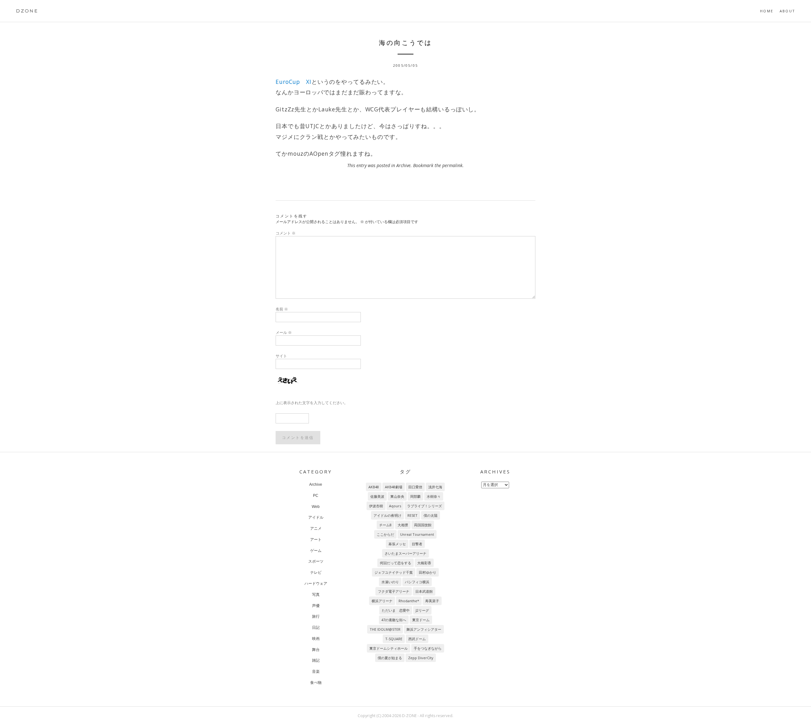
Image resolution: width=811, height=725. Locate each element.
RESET (412, 515)
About (787, 11)
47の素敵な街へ (393, 619)
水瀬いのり (390, 581)
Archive (403, 165)
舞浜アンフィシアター (423, 629)
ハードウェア (315, 583)
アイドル (315, 517)
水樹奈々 (434, 496)
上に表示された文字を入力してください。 (312, 402)
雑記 (316, 660)
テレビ (316, 572)
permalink (452, 165)
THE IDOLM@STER (385, 629)
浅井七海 (435, 486)
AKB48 (373, 486)
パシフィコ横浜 (417, 581)
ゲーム (316, 550)
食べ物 (316, 682)
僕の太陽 (430, 515)
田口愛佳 (415, 486)
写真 (316, 594)
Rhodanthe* (409, 600)
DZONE (27, 11)
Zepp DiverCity (420, 657)
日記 (316, 627)
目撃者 (417, 543)
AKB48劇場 (393, 486)
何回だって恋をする (395, 562)
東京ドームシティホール (388, 648)
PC (315, 495)
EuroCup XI (293, 81)
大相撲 (403, 524)
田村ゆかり (427, 572)
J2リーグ (422, 610)
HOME (766, 11)
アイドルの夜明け (387, 515)
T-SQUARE (393, 638)
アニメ (316, 528)
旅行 (316, 616)
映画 (316, 638)
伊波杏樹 (376, 505)
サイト (281, 356)
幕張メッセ (397, 543)
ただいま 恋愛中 (396, 610)
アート (316, 539)
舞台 (316, 649)
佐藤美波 (377, 496)
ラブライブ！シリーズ (424, 505)
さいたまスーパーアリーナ (405, 553)
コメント (286, 233)
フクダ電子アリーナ (393, 591)
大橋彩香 (424, 562)
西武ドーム (417, 638)
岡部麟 (415, 496)
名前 (282, 309)
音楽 (316, 671)
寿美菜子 (432, 600)
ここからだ (385, 534)
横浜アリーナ (382, 600)
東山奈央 (397, 496)
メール (284, 332)
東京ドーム (421, 619)
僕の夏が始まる (390, 657)
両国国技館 (422, 524)
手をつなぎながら (428, 648)
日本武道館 (424, 591)
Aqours (395, 505)
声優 (316, 605)
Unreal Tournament (417, 534)
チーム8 (385, 524)
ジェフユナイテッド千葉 (393, 572)
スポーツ (315, 561)
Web (316, 506)
